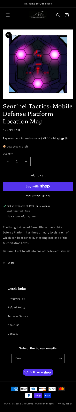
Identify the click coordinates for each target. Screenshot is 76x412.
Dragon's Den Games (23, 403)
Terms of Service (18, 316)
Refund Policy (16, 307)
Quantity (8, 153)
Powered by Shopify (44, 403)
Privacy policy (64, 403)
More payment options (38, 195)
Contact (13, 333)
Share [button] (11, 262)
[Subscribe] (60, 358)
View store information (21, 216)
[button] (8, 15)
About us (13, 325)
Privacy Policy (16, 298)
